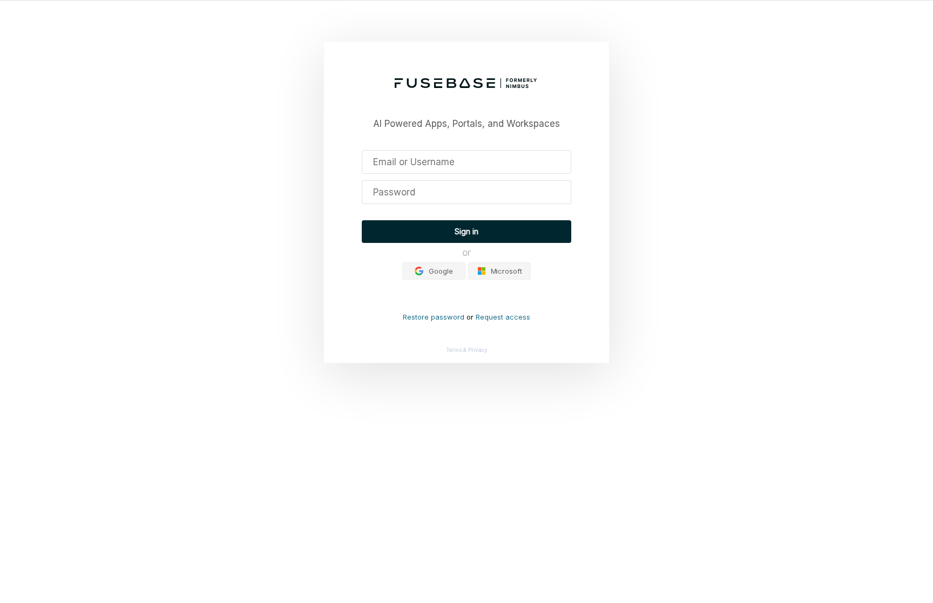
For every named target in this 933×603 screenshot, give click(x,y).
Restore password (433, 317)
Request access (503, 317)
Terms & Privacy (467, 350)
